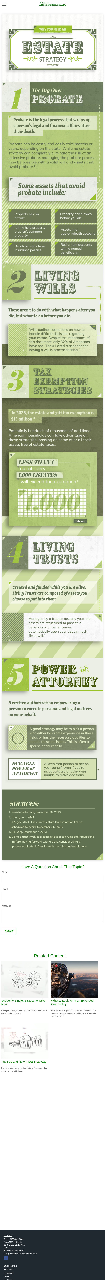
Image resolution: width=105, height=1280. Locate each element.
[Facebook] (6, 1258)
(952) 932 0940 (17, 1239)
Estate (6, 1276)
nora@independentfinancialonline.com (20, 1253)
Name (5, 872)
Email (5, 889)
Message (6, 905)
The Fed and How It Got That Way (23, 1061)
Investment (9, 1273)
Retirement (9, 1269)
